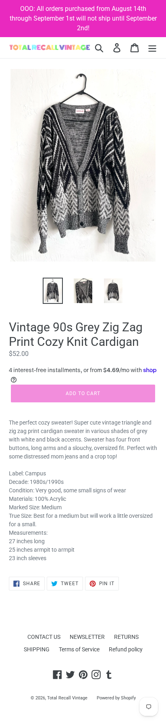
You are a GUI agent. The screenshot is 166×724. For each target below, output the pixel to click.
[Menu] (152, 47)
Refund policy (126, 649)
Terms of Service (79, 649)
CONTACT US (43, 637)
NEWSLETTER (87, 637)
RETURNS (126, 637)
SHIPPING (37, 649)
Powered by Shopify (116, 698)
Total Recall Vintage (67, 698)
